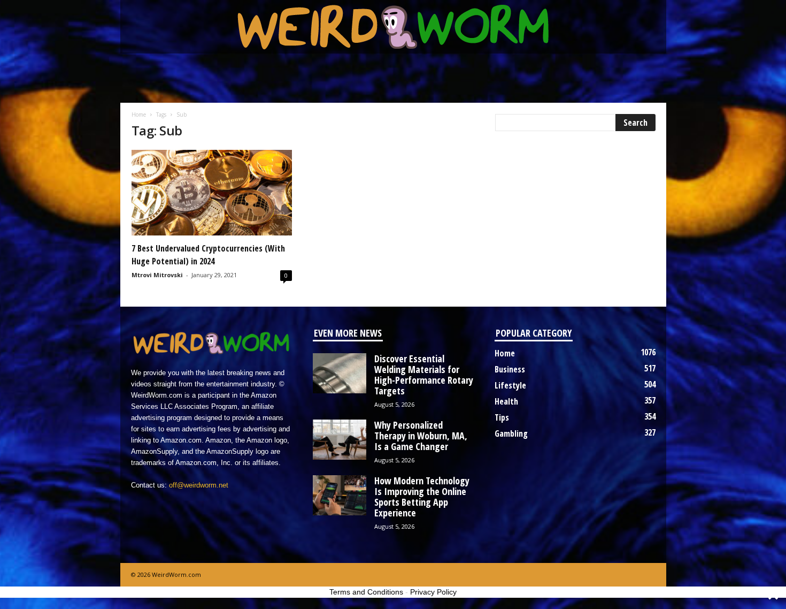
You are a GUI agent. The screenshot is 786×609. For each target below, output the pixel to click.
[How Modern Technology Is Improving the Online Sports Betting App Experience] (339, 495)
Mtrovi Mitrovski (157, 275)
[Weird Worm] (393, 27)
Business (510, 369)
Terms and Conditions (366, 592)
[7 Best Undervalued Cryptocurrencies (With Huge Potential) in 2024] (212, 192)
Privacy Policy (433, 592)
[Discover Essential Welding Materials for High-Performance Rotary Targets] (339, 373)
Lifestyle (510, 385)
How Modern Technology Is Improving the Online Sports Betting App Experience (421, 496)
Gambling (511, 433)
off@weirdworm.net (198, 485)
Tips (502, 417)
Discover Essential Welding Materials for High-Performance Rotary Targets (423, 374)
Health (506, 401)
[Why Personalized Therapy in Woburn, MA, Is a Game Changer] (339, 440)
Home (139, 114)
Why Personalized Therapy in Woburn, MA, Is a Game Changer (420, 435)
